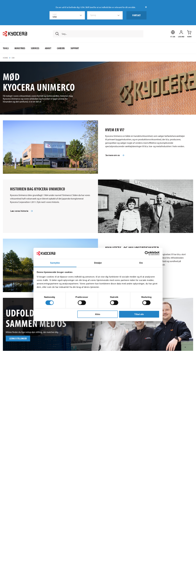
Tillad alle (139, 314)
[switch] (82, 302)
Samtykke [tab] (55, 263)
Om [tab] (141, 263)
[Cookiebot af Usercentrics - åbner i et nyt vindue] (146, 253)
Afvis (97, 314)
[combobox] (67, 15)
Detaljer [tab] (98, 263)
